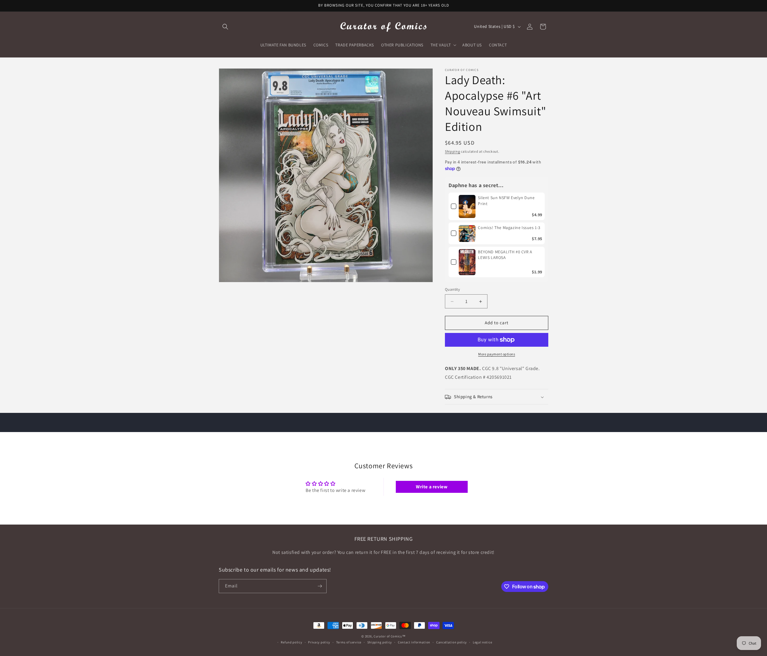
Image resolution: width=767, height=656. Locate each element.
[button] (225, 26)
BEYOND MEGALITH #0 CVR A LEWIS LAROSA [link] (505, 254)
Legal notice (482, 642)
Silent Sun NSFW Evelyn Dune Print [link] (506, 200)
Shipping (452, 151)
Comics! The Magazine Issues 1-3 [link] (509, 228)
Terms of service (348, 642)
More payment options (496, 354)
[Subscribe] (319, 586)
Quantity (452, 289)
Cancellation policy (451, 642)
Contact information (414, 642)
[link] (467, 206)
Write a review (431, 487)
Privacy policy (319, 642)
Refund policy (291, 642)
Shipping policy (379, 642)
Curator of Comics (388, 636)
